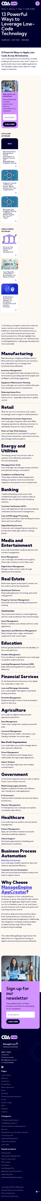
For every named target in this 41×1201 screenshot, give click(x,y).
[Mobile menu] (37, 3)
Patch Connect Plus (8, 1159)
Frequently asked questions (11, 1096)
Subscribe (10, 124)
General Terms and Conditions (12, 1190)
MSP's (3, 1106)
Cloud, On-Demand (8, 1141)
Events (3, 1099)
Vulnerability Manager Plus (10, 1156)
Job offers (4, 1093)
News (20, 9)
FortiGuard (5, 1165)
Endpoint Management (9, 1138)
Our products (6, 1075)
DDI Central (5, 1162)
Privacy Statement (8, 1193)
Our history (5, 1081)
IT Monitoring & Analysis (9, 1120)
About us (12, 9)
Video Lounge (6, 1103)
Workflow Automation (11, 860)
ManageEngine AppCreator (16, 889)
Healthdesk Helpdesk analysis (12, 1177)
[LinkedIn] (2, 1067)
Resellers (4, 1109)
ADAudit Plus (6, 1153)
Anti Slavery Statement (9, 1196)
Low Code (5, 1145)
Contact (4, 1112)
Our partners (5, 1084)
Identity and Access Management (13, 1126)
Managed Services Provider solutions (14, 1132)
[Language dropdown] (38, 1191)
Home (3, 9)
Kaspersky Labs (6, 1174)
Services (4, 1129)
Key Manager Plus (7, 1168)
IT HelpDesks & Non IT (9, 1123)
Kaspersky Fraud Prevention (11, 1171)
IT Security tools (7, 1135)
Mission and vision (7, 1087)
